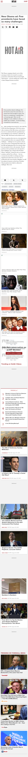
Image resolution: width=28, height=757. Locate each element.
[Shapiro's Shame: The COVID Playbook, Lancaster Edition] (14, 538)
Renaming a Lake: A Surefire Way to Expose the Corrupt (12, 748)
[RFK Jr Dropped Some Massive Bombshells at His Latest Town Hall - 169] (14, 662)
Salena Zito (4, 626)
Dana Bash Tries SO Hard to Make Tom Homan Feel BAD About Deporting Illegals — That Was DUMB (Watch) (14, 697)
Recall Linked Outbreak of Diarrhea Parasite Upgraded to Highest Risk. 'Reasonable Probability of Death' (14, 413)
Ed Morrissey (5, 453)
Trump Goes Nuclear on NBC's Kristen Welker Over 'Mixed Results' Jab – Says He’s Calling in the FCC (13, 722)
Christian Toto (5, 478)
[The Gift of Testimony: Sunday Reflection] (14, 438)
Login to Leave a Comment (14, 353)
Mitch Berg (4, 598)
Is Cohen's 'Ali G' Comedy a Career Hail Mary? (13, 474)
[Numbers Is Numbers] (14, 586)
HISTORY (11, 186)
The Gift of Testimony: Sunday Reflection (12, 448)
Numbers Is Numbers (9, 595)
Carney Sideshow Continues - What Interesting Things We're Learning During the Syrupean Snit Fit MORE (15, 403)
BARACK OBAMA (17, 183)
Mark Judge (4, 527)
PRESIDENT (17, 186)
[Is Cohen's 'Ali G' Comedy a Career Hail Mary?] (14, 464)
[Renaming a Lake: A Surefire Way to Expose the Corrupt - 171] (14, 738)
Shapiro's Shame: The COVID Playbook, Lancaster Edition (12, 548)
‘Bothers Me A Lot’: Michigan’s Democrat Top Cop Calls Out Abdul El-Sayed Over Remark (15, 419)
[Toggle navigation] (2, 1)
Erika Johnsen (6, 24)
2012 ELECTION (8, 183)
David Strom (5, 553)
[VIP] (25, 1)
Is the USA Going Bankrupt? (12, 423)
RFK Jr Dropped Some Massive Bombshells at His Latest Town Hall (11, 671)
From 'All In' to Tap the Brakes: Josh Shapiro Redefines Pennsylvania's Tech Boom (12, 621)
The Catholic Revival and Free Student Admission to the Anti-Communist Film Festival (12, 522)
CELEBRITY (4, 186)
